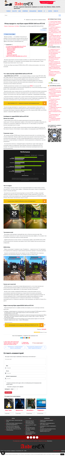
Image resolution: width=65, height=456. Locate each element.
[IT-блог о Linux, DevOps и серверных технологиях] (8, 3)
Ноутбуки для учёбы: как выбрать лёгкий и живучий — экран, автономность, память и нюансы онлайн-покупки (55, 37)
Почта (7, 371)
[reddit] (29, 337)
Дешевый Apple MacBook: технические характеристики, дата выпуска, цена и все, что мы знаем (55, 43)
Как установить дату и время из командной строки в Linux (55, 112)
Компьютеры (11, 26)
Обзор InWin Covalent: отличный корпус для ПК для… (14, 421)
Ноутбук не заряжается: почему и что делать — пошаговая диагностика (55, 28)
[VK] (34, 437)
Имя (7, 365)
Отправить (9, 392)
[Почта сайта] (31, 437)
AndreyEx (44, 329)
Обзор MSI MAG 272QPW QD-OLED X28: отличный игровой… (13, 429)
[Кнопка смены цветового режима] (3, 453)
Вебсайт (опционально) (11, 376)
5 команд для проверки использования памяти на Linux (54, 120)
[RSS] (28, 437)
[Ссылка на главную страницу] (24, 3)
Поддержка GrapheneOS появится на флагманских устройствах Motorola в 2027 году (55, 68)
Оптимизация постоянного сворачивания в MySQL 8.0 (48, 427)
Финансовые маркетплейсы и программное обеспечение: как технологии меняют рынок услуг (54, 57)
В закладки (44, 29)
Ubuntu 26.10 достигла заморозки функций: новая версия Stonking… (30, 433)
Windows (40, 11)
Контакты (49, 441)
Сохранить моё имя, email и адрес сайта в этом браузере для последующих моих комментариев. (23, 383)
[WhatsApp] (28, 337)
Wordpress (25, 11)
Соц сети (14, 11)
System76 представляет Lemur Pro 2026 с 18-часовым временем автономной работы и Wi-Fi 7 (55, 23)
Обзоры (50, 11)
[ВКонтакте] (22, 337)
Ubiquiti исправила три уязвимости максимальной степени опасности (54, 63)
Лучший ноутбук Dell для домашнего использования (46, 421)
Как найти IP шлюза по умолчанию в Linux (54, 100)
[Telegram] (25, 337)
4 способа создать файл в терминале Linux (55, 89)
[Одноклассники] (23, 337)
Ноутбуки (17, 26)
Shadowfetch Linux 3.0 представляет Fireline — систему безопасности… (30, 422)
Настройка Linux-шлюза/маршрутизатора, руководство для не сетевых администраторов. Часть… (48, 430)
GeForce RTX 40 (14, 341)
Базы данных (32, 11)
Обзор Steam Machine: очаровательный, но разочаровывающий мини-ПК (14, 424)
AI (44, 11)
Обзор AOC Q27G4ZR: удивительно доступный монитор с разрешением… (13, 427)
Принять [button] (62, 454)
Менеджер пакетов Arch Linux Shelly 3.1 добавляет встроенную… (30, 429)
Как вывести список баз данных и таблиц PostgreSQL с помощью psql (55, 92)
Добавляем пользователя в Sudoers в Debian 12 (55, 108)
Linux (19, 11)
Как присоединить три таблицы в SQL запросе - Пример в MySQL (54, 116)
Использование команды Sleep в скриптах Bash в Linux (55, 96)
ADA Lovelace (7, 341)
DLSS (31, 85)
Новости (56, 11)
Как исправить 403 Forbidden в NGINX (53, 105)
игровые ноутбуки (12, 344)
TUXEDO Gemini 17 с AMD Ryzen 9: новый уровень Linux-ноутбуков (55, 33)
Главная (8, 11)
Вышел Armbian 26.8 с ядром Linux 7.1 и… (31, 425)
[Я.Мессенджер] (20, 337)
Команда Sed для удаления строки (53, 102)
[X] (26, 337)
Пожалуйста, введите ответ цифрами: (15, 386)
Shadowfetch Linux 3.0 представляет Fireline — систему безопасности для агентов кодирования (54, 51)
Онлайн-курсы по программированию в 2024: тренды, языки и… (47, 424)
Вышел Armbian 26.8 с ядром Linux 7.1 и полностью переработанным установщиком (55, 73)
